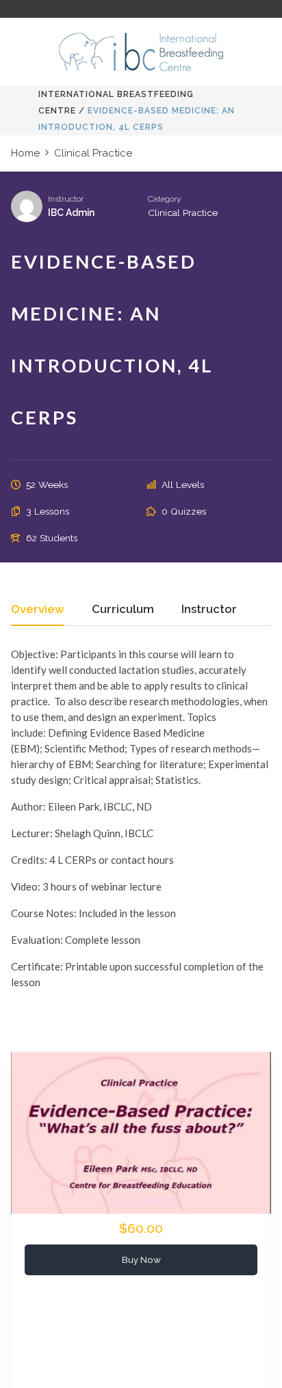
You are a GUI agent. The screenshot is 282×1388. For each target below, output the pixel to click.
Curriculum (123, 609)
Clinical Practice (183, 212)
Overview (37, 609)
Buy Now (141, 1259)
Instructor (66, 199)
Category (164, 199)
